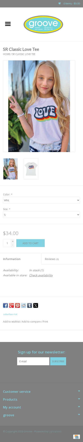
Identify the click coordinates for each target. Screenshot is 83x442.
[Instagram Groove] (45, 373)
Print (45, 321)
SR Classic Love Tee (23, 54)
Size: (6, 209)
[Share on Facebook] (5, 305)
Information (12, 259)
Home (6, 54)
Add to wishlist (11, 321)
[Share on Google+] (11, 305)
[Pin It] (17, 305)
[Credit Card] (76, 436)
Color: (7, 194)
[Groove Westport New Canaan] (49, 24)
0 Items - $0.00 (71, 3)
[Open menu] (8, 24)
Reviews (52, 259)
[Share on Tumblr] (29, 305)
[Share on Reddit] (23, 305)
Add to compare (31, 321)
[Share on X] (35, 305)
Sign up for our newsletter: (41, 352)
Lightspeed (55, 431)
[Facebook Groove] (38, 373)
